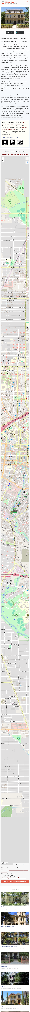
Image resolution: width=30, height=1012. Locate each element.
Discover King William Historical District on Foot (14, 878)
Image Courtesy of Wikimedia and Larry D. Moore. (10, 909)
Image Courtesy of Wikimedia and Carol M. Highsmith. (11, 988)
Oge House (3, 986)
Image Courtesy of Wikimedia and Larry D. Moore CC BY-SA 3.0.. (13, 117)
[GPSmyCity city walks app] (9, 2)
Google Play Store (10, 129)
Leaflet (14, 864)
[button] (15, 510)
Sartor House (4, 966)
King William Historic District (8, 1006)
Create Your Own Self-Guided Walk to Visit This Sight (15, 154)
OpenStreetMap (21, 864)
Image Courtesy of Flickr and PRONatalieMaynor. (10, 1008)
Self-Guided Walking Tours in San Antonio (13, 123)
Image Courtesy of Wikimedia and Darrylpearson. (10, 968)
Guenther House (5, 907)
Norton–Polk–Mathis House (7, 927)
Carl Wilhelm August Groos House (9, 946)
